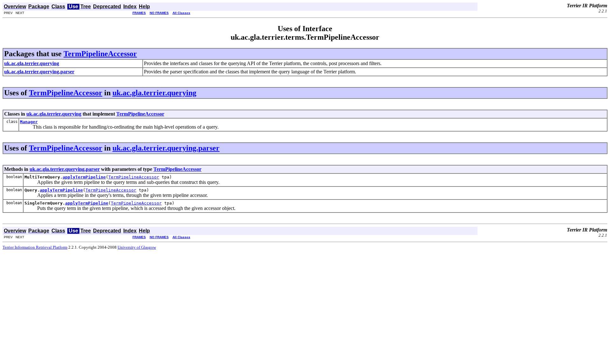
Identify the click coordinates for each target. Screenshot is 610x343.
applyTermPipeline (84, 177)
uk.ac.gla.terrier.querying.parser (166, 148)
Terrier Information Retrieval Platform (35, 247)
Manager (29, 121)
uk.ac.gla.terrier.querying (154, 93)
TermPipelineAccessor (100, 54)
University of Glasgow (137, 247)
